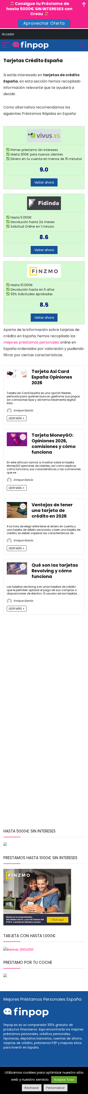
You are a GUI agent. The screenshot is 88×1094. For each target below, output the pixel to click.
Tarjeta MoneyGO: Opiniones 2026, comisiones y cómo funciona (54, 443)
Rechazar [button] (32, 1088)
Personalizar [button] (55, 1088)
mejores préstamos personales (31, 342)
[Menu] (5, 45)
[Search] (81, 45)
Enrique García (23, 410)
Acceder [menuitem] (8, 34)
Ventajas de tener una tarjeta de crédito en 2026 (52, 510)
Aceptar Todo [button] (64, 1079)
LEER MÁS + (17, 418)
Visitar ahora (44, 182)
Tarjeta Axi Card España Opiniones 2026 (52, 377)
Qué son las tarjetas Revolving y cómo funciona (55, 571)
